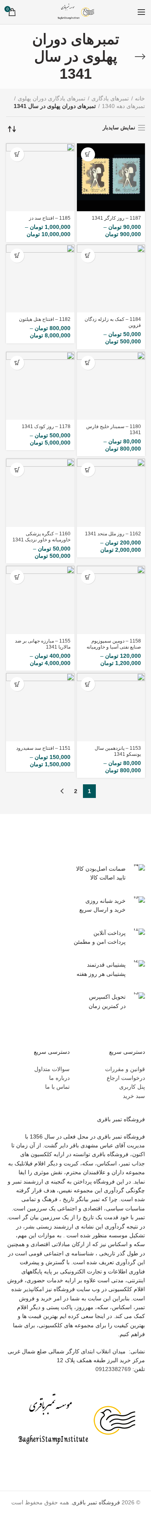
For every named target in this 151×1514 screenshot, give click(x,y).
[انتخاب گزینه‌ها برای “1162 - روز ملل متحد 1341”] (88, 470)
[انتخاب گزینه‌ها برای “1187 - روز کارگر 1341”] (88, 154)
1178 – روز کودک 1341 (46, 426)
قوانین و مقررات (125, 1069)
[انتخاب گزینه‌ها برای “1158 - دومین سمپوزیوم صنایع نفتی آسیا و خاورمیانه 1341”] (88, 577)
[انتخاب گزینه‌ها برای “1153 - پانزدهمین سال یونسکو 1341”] (88, 684)
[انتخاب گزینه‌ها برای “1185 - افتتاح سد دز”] (17, 154)
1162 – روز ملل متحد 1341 (113, 534)
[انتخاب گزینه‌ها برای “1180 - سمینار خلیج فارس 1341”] (88, 363)
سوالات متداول (52, 1069)
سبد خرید (134, 1096)
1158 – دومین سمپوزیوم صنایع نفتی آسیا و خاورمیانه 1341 (114, 647)
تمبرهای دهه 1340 (123, 106)
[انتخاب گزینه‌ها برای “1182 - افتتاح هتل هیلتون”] (17, 256)
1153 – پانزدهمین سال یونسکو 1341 (118, 751)
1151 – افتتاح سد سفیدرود (43, 748)
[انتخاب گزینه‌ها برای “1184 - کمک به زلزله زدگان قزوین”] (88, 256)
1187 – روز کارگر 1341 (116, 218)
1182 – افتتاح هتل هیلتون (44, 319)
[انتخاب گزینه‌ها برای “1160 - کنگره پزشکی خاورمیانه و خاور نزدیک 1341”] (17, 470)
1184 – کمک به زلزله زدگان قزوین (113, 322)
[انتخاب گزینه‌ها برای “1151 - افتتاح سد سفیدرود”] (17, 684)
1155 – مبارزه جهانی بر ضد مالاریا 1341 (42, 644)
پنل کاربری (132, 1086)
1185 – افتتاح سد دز (49, 218)
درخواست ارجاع (126, 1078)
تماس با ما (57, 1086)
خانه (140, 98)
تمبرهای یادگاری (110, 98)
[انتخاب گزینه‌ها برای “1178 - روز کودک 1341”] (17, 363)
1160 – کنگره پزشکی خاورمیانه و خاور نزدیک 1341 (41, 537)
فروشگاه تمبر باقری (96, 1502)
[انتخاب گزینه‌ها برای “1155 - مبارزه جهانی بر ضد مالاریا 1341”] (17, 577)
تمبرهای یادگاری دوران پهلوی (51, 98)
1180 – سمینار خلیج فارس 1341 (113, 429)
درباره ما (59, 1078)
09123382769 (113, 1369)
